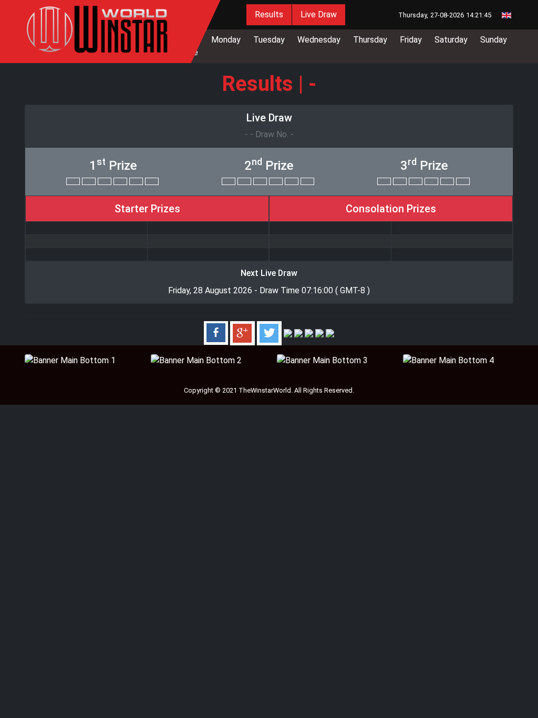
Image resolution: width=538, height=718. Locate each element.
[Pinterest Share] (298, 332)
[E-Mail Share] (330, 332)
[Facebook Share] (216, 332)
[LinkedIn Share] (288, 332)
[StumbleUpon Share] (309, 332)
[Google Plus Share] (242, 332)
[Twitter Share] (269, 332)
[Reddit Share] (319, 332)
